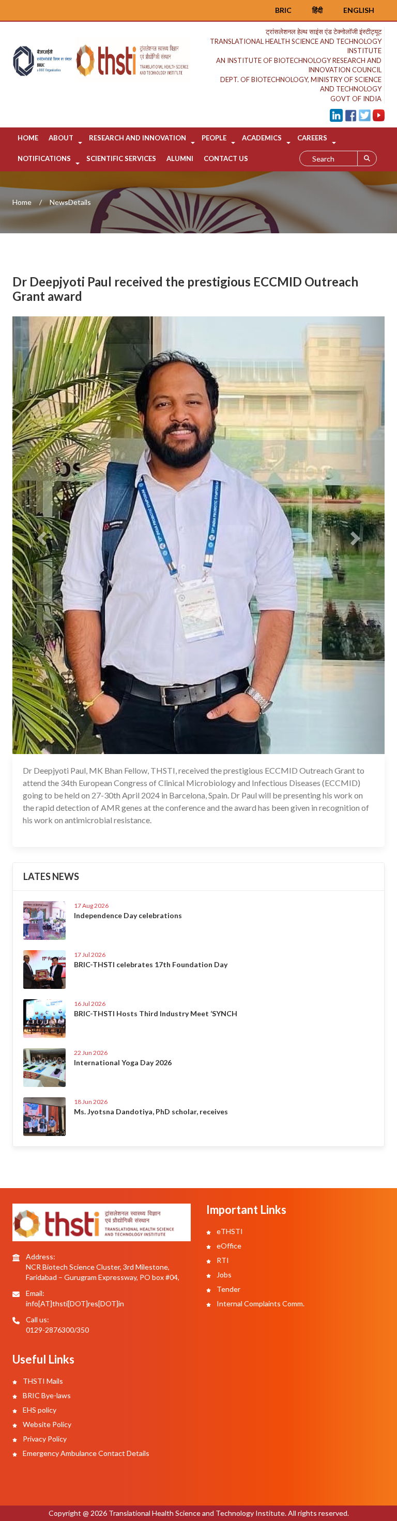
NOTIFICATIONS (44, 158)
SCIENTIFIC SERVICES (121, 158)
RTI (222, 1260)
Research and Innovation (137, 138)
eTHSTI (229, 1231)
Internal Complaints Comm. (259, 1303)
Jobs (223, 1274)
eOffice (228, 1245)
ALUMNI (179, 158)
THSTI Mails (42, 1380)
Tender (227, 1289)
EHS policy (38, 1409)
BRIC (283, 10)
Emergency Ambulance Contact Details (85, 1453)
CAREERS (312, 138)
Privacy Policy (44, 1438)
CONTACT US (226, 158)
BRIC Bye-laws (46, 1395)
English (358, 10)
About (61, 138)
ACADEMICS (262, 138)
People (214, 138)
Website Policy (46, 1424)
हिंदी (317, 10)
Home (28, 138)
